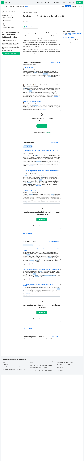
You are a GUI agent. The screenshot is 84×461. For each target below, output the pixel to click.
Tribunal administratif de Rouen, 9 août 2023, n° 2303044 (41, 370)
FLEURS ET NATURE (6, 364)
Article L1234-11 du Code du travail (63, 364)
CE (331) (36, 245)
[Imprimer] (63, 6)
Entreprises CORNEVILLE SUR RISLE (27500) (38, 367)
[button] (56, 2)
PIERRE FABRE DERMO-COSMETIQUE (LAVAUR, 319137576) (41, 365)
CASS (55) (44, 245)
